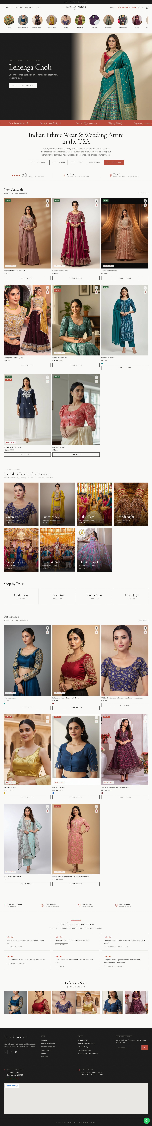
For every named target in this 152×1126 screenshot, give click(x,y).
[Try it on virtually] (47, 205)
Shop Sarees (77, 162)
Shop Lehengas (58, 162)
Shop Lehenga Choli (21, 86)
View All (142, 193)
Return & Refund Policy (86, 1043)
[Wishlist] (143, 7)
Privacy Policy (83, 1047)
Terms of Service (84, 1050)
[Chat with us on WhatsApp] (147, 1121)
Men (37, 8)
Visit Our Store (114, 162)
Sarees (43, 1053)
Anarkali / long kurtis (48, 1047)
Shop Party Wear (38, 162)
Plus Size (124, 7)
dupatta (44, 1040)
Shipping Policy (83, 1040)
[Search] (139, 7)
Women (28, 8)
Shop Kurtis (94, 162)
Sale (134, 7)
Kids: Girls (44, 1057)
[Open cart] (147, 7)
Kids (112, 8)
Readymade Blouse (48, 1043)
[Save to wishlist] (47, 201)
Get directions (13, 1078)
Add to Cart (125, 705)
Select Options (27, 278)
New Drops (18, 7)
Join (145, 1047)
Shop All (7, 7)
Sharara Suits (46, 1050)
